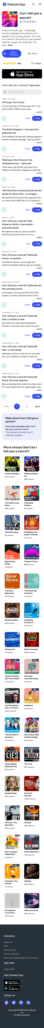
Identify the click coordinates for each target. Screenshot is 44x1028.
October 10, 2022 (9, 251)
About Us (8, 942)
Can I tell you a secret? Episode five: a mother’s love (19, 318)
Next (37, 406)
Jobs (6, 946)
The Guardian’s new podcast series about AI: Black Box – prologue (22, 192)
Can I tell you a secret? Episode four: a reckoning (19, 348)
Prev (6, 406)
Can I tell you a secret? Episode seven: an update (19, 257)
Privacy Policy (10, 950)
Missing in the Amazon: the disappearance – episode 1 (17, 162)
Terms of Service (11, 954)
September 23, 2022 (10, 282)
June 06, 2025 (8, 156)
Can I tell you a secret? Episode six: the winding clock (22, 287)
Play (38, 118)
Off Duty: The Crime (13, 102)
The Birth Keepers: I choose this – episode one (21, 131)
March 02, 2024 (9, 187)
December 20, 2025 (10, 126)
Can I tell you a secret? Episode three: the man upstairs (19, 379)
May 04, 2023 (8, 217)
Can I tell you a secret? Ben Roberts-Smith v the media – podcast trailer (18, 224)
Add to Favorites (14, 53)
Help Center (9, 969)
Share (34, 53)
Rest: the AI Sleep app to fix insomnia (21, 957)
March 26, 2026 (8, 99)
